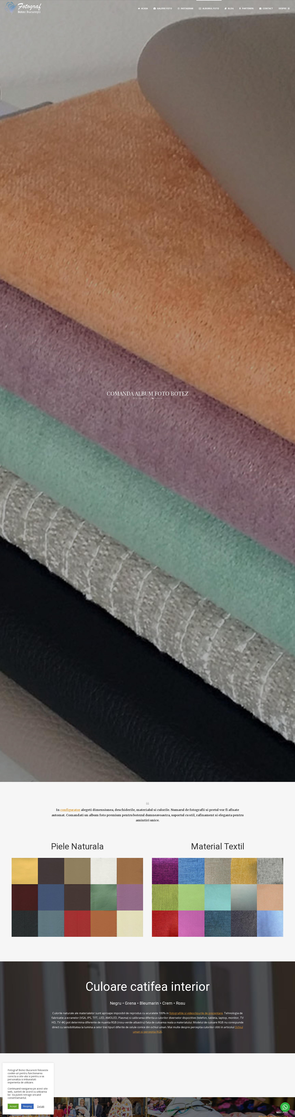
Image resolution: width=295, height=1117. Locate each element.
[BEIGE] (77, 871)
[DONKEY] (77, 897)
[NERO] (25, 924)
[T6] (270, 924)
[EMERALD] (103, 897)
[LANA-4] (270, 897)
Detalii (40, 1106)
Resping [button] (27, 1106)
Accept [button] (13, 1106)
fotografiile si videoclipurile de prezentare (196, 1013)
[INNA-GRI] (270, 871)
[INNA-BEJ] (218, 871)
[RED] (77, 924)
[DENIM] (51, 897)
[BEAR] (51, 871)
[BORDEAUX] (25, 897)
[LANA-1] (191, 897)
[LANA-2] (218, 897)
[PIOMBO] (51, 924)
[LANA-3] (244, 897)
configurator (70, 810)
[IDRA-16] (165, 871)
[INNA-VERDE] (165, 897)
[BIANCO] (103, 871)
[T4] (244, 924)
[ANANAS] (25, 871)
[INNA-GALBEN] (244, 871)
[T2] (218, 924)
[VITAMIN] (103, 924)
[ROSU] (165, 924)
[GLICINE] (130, 897)
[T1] (191, 924)
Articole (158, 398)
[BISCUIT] (130, 871)
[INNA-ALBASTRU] (191, 871)
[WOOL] (130, 924)
